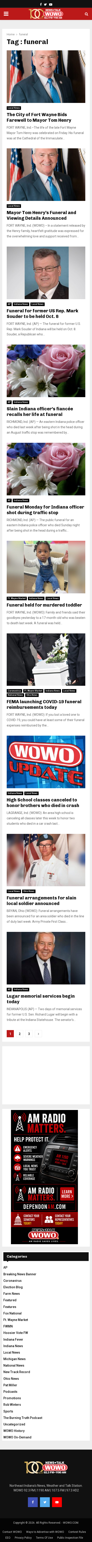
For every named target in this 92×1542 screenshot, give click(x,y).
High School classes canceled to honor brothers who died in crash (43, 802)
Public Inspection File (70, 1537)
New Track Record (16, 1372)
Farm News (11, 1293)
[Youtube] (57, 1502)
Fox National (12, 1313)
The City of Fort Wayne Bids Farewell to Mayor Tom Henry (39, 117)
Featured (10, 1300)
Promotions (12, 1398)
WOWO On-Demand (17, 1437)
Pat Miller (10, 1385)
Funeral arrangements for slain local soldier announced (41, 900)
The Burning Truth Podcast (22, 1418)
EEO (7, 1537)
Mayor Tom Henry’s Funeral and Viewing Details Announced (41, 215)
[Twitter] (45, 1502)
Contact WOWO (12, 1531)
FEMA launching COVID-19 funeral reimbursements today (44, 704)
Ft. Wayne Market (17, 598)
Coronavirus (14, 691)
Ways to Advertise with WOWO (45, 1531)
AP (9, 304)
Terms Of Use (44, 1537)
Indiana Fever (13, 1339)
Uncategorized (14, 1424)
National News (15, 695)
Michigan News (14, 1359)
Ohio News (32, 695)
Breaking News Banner (19, 1274)
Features (9, 1307)
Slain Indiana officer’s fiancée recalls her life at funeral (40, 411)
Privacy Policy (23, 1537)
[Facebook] (33, 1502)
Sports (8, 1411)
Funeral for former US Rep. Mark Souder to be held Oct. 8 (42, 313)
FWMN (8, 1326)
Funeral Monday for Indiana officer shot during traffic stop (45, 509)
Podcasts (10, 1391)
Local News (14, 108)
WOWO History (14, 1431)
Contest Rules (77, 1531)
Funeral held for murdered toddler (44, 605)
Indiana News (21, 304)
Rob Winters (12, 1404)
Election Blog (13, 1287)
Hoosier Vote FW (15, 1333)
